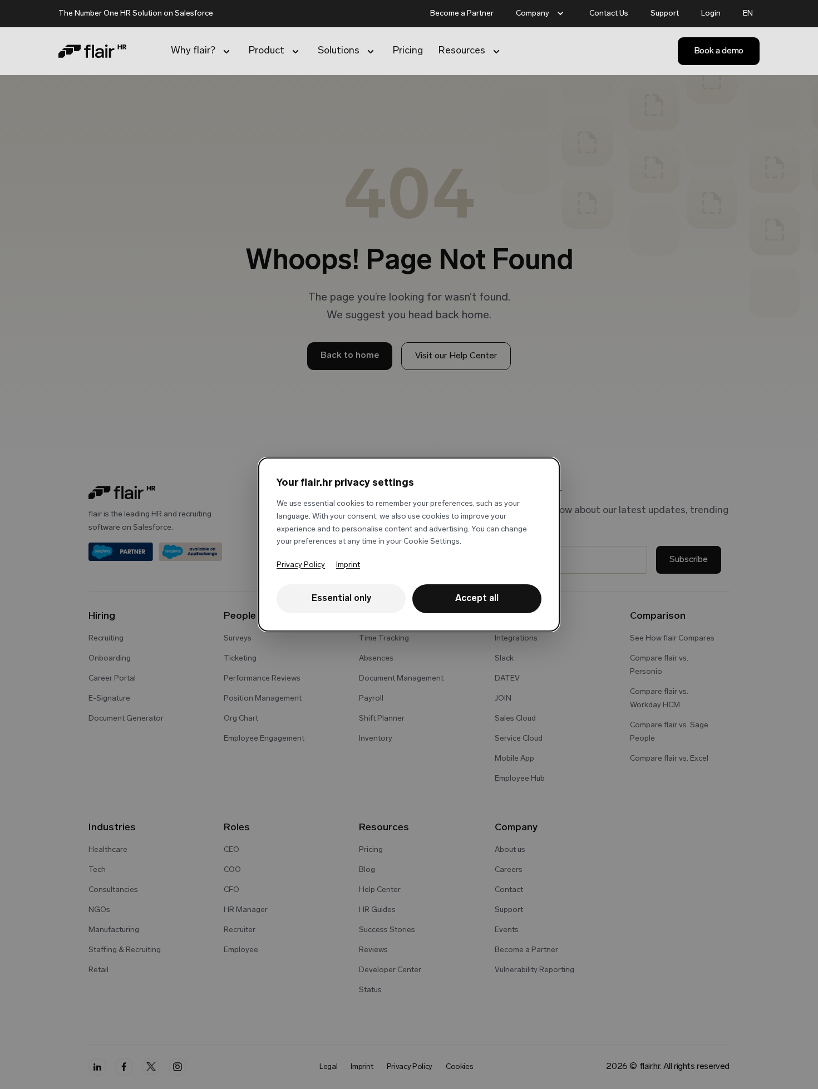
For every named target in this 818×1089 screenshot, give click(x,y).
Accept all (477, 598)
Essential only (341, 598)
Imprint (348, 565)
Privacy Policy (301, 565)
